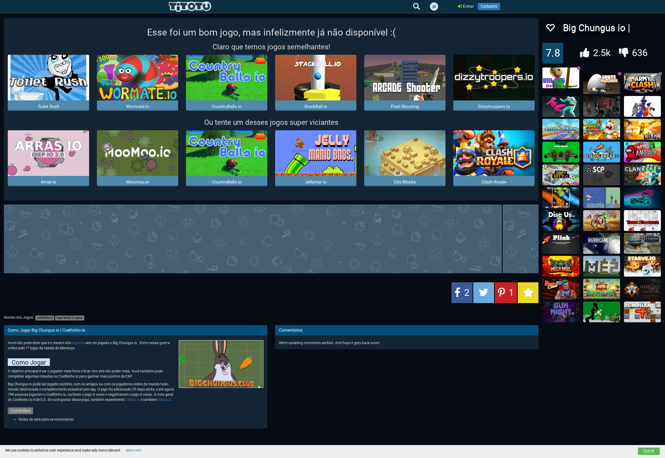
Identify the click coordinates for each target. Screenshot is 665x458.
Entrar (468, 6)
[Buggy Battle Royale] (560, 152)
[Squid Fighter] (560, 106)
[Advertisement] (271, 238)
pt (434, 6)
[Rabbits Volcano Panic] (601, 129)
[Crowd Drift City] (560, 175)
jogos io (78, 343)
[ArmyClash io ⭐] (642, 83)
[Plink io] (560, 243)
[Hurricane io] (601, 243)
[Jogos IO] (190, 6)
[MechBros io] (560, 266)
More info (134, 450)
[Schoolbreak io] (601, 152)
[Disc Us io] (560, 220)
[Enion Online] (642, 243)
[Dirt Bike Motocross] (601, 220)
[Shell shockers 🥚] (601, 83)
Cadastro (489, 6)
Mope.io (164, 400)
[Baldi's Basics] (560, 77)
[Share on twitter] (483, 292)
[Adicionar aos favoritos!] (550, 29)
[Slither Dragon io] (560, 197)
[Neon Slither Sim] (642, 197)
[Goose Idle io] (601, 197)
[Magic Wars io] (642, 106)
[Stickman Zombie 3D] (601, 312)
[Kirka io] (642, 129)
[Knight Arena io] (642, 289)
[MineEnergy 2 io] (601, 266)
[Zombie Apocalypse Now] (601, 106)
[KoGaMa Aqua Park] (560, 129)
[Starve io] (642, 266)
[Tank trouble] (642, 220)
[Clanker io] (642, 175)
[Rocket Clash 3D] (560, 289)
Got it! (648, 451)
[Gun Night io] (560, 312)
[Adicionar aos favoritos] (528, 292)
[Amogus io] (642, 152)
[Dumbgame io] (642, 312)
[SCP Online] (601, 175)
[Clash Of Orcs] (601, 289)
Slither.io (133, 400)
